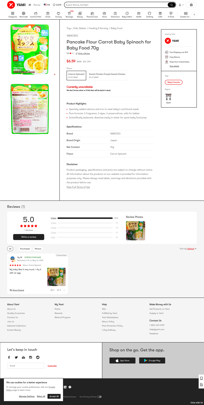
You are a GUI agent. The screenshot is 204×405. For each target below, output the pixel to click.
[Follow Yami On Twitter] (16, 357)
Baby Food (116, 28)
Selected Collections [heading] (16, 326)
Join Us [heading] (10, 321)
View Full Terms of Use (78, 187)
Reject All (41, 396)
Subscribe (52, 366)
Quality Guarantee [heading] (16, 313)
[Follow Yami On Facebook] (9, 357)
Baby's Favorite (174, 82)
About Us (11, 309)
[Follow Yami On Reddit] (38, 357)
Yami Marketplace (110, 317)
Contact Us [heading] (12, 317)
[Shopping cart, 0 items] (191, 4)
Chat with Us (197, 402)
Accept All (54, 396)
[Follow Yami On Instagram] (30, 357)
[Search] (171, 4)
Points (57, 309)
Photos (38, 249)
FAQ (104, 309)
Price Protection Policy (112, 326)
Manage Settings (26, 396)
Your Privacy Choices (88, 397)
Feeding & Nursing (98, 28)
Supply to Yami (156, 313)
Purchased (25, 249)
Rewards (58, 313)
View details (174, 66)
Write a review (28, 237)
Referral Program (62, 317)
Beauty (37, 5)
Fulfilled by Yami (109, 313)
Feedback (153, 333)
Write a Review (84, 53)
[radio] (76, 75)
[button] (57, 5)
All (30, 5)
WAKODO (72, 35)
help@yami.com (156, 329)
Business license (69, 397)
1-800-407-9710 (156, 325)
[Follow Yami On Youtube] (23, 357)
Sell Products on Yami (159, 309)
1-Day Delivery (109, 330)
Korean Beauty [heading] (14, 330)
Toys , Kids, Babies (76, 28)
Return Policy (108, 321)
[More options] (64, 290)
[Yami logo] (16, 5)
